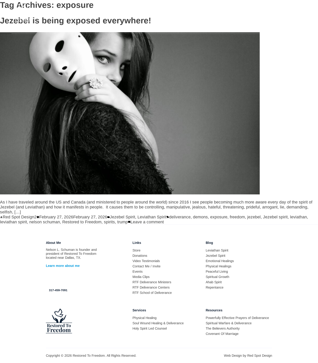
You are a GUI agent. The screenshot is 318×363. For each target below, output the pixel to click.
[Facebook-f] (54, 277)
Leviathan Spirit (151, 217)
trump (122, 222)
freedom (237, 217)
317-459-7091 (300, 8)
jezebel (254, 217)
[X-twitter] (60, 277)
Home (16, 29)
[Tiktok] (47, 277)
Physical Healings (218, 266)
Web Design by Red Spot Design (248, 355)
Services (114, 29)
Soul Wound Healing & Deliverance (158, 323)
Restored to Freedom (82, 222)
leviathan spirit (13, 222)
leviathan (298, 217)
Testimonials (176, 29)
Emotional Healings (220, 261)
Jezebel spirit (275, 217)
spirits (109, 222)
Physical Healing (144, 318)
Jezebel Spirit (122, 217)
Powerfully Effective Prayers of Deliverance (237, 318)
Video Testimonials (146, 261)
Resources (240, 29)
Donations (144, 29)
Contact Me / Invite (146, 266)
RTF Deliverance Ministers (151, 282)
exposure (218, 217)
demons (200, 217)
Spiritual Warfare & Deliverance (229, 323)
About (40, 29)
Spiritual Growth (217, 277)
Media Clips (298, 29)
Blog (64, 29)
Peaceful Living (217, 271)
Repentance (214, 287)
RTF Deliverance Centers (151, 287)
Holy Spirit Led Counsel (149, 328)
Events (269, 29)
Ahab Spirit (214, 282)
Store (88, 29)
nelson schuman (44, 222)
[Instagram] (67, 277)
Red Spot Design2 (20, 217)
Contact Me (208, 29)
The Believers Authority (223, 328)
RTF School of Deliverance (152, 293)
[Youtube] (74, 277)
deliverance (180, 217)
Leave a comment (147, 222)
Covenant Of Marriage (222, 334)
